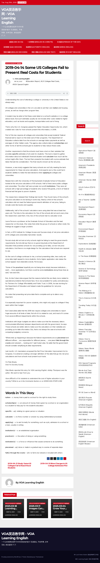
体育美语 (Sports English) (85, 379)
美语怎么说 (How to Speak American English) (86, 434)
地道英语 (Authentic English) (38, 47)
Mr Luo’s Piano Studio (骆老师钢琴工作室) (86, 554)
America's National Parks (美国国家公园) (86, 159)
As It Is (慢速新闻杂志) (87, 195)
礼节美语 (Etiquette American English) (85, 406)
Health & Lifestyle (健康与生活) (87, 250)
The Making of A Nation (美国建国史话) (87, 292)
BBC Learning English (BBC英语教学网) (87, 559)
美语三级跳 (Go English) (87, 420)
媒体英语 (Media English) (63, 47)
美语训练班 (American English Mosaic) (87, 443)
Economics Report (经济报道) (87, 215)
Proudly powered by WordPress (11, 557)
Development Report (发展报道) (86, 208)
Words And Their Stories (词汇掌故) (85, 371)
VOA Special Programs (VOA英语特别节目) (87, 364)
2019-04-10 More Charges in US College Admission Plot (53, 464)
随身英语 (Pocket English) (70, 52)
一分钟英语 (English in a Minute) (40, 42)
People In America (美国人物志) (87, 262)
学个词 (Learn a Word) (87, 392)
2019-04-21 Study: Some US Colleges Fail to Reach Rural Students (19, 465)
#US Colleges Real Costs (50, 81)
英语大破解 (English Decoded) (15, 52)
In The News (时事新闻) (87, 256)
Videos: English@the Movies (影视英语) (86, 323)
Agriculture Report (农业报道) (87, 152)
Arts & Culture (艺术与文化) (87, 188)
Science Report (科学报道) (87, 284)
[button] (93, 47)
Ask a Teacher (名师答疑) (87, 201)
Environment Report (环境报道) (86, 230)
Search (81, 126)
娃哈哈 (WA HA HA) (16, 42)
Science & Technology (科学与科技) (87, 270)
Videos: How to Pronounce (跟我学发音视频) (87, 341)
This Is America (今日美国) (87, 299)
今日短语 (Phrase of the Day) (68, 42)
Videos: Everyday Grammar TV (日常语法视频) (87, 331)
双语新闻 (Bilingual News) (85, 386)
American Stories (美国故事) (87, 181)
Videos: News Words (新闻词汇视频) (86, 349)
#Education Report (33, 81)
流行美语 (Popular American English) (85, 399)
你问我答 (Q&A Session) (13, 47)
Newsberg (30, 557)
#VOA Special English (21, 84)
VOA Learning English (22, 79)
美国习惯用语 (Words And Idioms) (86, 413)
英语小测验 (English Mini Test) (43, 52)
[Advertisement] (87, 91)
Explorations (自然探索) (87, 244)
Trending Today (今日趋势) (87, 306)
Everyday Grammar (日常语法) (87, 237)
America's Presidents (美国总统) (87, 166)
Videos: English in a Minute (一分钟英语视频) (86, 315)
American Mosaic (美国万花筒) (87, 174)
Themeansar (39, 557)
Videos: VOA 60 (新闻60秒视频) (87, 357)
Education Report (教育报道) (13, 63)
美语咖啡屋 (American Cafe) (87, 426)
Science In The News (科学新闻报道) (87, 277)
